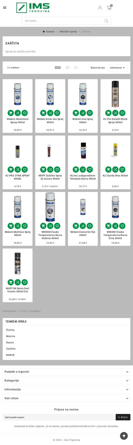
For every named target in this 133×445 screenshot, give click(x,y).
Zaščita (11, 348)
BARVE (10, 355)
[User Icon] (100, 8)
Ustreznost (118, 68)
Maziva (10, 336)
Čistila (10, 330)
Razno (10, 342)
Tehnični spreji (15, 321)
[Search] (106, 21)
